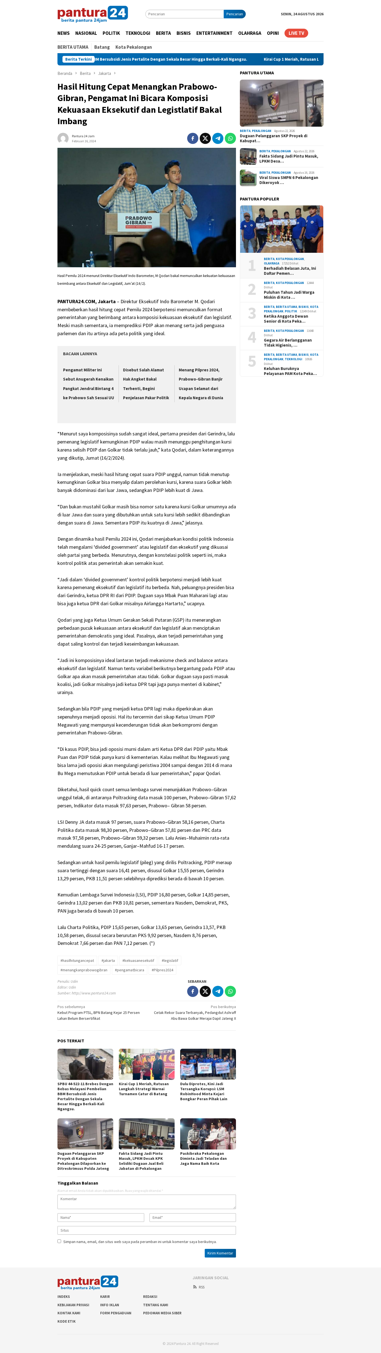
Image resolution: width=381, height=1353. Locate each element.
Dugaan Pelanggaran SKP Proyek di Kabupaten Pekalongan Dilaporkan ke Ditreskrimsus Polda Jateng (83, 1161)
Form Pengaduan (115, 1313)
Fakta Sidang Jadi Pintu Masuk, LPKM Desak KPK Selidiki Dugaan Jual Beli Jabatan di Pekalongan (141, 1161)
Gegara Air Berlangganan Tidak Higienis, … (288, 343)
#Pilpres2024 (162, 969)
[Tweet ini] (205, 138)
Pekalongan (261, 131)
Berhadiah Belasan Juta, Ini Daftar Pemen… (290, 271)
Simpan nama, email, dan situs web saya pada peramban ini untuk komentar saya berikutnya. (140, 1241)
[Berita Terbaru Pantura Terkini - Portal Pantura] (92, 13)
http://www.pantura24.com (94, 993)
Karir (105, 1296)
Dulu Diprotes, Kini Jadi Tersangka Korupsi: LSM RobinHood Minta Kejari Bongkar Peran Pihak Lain (203, 1091)
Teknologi (293, 359)
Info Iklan (109, 1305)
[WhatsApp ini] (230, 138)
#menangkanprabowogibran (84, 969)
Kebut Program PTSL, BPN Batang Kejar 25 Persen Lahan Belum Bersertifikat (98, 1012)
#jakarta (108, 960)
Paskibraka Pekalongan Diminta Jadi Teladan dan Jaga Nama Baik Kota (203, 1158)
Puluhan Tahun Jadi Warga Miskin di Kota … (289, 295)
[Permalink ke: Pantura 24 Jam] (63, 137)
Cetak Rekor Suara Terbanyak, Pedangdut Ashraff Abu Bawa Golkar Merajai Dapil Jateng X (195, 1012)
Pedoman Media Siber (162, 1313)
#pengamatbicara (129, 969)
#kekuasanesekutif (138, 960)
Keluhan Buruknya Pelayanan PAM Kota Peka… (290, 371)
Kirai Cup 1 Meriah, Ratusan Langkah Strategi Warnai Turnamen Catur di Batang (295, 59)
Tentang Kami (155, 1305)
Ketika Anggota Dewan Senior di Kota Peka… (286, 319)
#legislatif (170, 960)
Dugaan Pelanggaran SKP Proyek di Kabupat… (273, 138)
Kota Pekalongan (290, 259)
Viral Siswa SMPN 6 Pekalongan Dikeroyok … (288, 180)
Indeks (63, 1296)
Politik (291, 311)
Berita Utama (286, 307)
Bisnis (303, 307)
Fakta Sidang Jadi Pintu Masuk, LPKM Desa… (288, 159)
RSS (201, 1287)
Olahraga (271, 264)
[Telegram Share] (217, 138)
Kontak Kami (68, 1313)
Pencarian (234, 13)
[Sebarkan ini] (192, 138)
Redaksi (150, 1296)
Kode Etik (66, 1321)
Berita (245, 131)
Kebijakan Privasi (73, 1305)
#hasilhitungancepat (77, 960)
